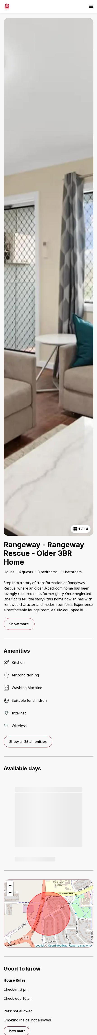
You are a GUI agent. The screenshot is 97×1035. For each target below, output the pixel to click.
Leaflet (40, 945)
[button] (10, 885)
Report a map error (80, 945)
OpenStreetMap (57, 945)
